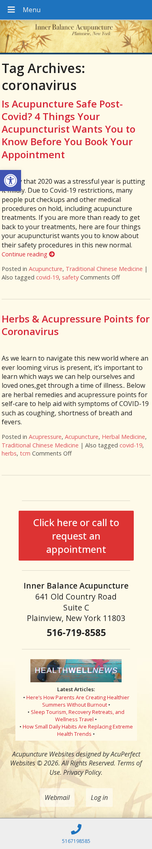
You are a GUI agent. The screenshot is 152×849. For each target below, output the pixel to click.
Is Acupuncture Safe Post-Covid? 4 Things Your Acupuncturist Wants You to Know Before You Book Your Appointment (68, 129)
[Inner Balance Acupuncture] (76, 37)
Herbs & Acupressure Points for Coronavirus (76, 325)
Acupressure (45, 437)
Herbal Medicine (123, 437)
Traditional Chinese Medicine (104, 269)
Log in (99, 797)
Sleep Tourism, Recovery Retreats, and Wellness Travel (77, 715)
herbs (9, 453)
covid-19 (47, 277)
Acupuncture (45, 269)
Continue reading (25, 254)
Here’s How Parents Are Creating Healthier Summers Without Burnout (77, 701)
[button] (10, 180)
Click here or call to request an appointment (76, 536)
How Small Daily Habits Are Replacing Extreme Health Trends (78, 730)
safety (70, 277)
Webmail (57, 797)
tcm (25, 453)
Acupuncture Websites (43, 754)
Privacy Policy (82, 772)
